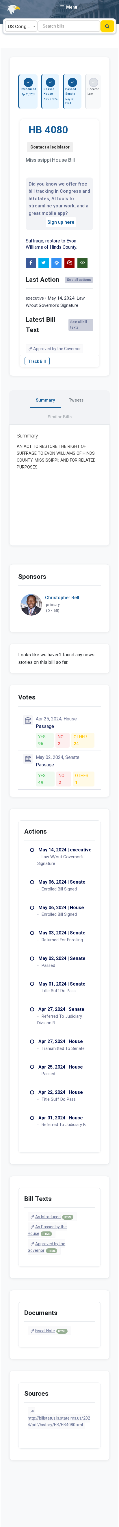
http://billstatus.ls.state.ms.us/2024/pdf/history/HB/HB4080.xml (59, 1421)
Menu (71, 7)
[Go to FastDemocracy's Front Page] (10, 10)
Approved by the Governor (57, 348)
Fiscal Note (50, 1331)
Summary (45, 400)
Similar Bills (60, 416)
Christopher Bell (62, 597)
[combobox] (21, 26)
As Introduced (53, 1216)
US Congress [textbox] (22, 26)
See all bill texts (78, 324)
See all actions (79, 280)
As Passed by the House (47, 1230)
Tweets (76, 400)
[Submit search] (107, 26)
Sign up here (61, 222)
